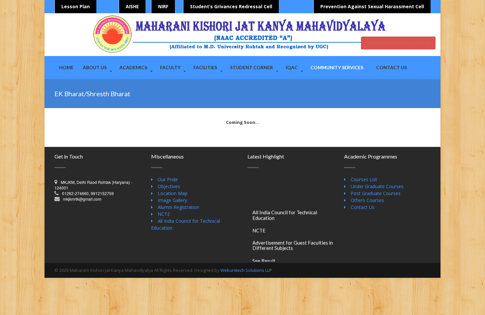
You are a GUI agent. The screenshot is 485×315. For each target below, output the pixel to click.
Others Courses (367, 200)
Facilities (205, 67)
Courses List (364, 179)
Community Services (336, 67)
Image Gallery (172, 200)
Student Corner (251, 67)
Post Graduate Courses (376, 193)
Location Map (172, 193)
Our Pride (168, 179)
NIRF (163, 6)
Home (66, 67)
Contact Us (391, 67)
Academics (133, 67)
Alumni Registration (178, 207)
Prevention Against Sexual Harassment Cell (372, 6)
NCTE (164, 214)
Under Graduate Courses (377, 186)
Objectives (169, 186)
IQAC (292, 67)
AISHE (132, 6)
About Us (95, 67)
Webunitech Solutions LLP (246, 270)
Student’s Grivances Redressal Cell (231, 6)
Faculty (170, 67)
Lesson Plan (75, 6)
